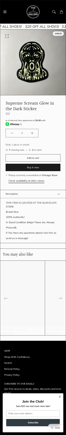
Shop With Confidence (17, 356)
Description (12, 194)
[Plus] (32, 133)
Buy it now (33, 167)
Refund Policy (12, 368)
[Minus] (12, 133)
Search (8, 362)
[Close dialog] (60, 396)
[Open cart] (61, 12)
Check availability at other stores (26, 180)
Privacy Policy (12, 374)
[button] (6, 12)
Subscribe (33, 422)
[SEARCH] (54, 12)
